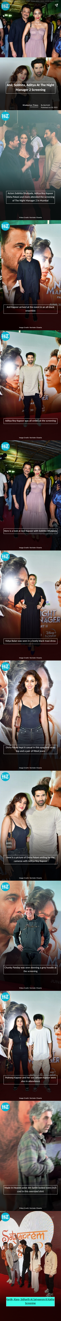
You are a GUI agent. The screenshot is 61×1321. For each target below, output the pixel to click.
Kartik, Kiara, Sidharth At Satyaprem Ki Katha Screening (30, 1301)
